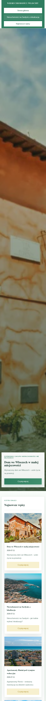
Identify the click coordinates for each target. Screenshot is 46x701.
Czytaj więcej (23, 481)
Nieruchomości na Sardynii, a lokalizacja (23, 17)
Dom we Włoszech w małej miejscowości (23, 546)
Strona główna (23, 10)
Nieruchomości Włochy (23, 3)
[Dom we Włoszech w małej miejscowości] (23, 528)
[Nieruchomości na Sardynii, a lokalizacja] (23, 588)
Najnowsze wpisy (23, 24)
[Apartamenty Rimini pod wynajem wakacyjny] (23, 651)
